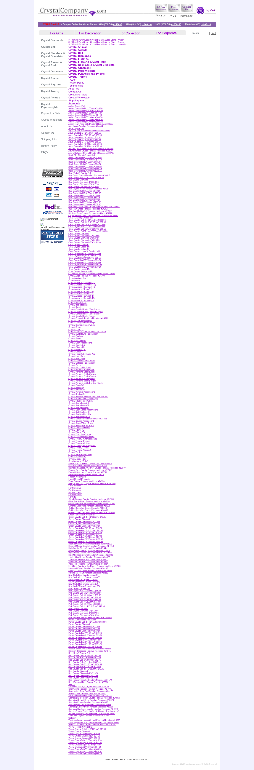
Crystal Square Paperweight (81, 421)
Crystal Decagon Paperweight (81, 323)
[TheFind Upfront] (53, 229)
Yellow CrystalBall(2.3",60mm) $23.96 (85, 742)
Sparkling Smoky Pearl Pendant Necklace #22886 (90, 707)
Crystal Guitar (74, 352)
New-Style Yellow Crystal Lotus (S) (84, 586)
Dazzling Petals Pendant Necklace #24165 (87, 465)
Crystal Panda (74, 365)
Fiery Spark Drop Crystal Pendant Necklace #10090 (91, 483)
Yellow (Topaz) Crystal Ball (80, 727)
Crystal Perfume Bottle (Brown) (82, 374)
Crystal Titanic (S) (76, 432)
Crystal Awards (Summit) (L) (81, 296)
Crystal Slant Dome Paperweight (83, 410)
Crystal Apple (74, 280)
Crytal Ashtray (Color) (78, 461)
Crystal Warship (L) (77, 457)
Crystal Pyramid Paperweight (81, 392)
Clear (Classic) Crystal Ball (80, 218)
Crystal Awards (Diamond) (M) (82, 285)
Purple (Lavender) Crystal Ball (82, 620)
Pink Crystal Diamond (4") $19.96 (83, 615)
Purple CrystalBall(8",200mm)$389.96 (85, 646)
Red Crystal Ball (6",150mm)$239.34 (84, 666)
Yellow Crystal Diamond (79, 731)
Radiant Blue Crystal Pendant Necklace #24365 (89, 649)
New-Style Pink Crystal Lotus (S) (83, 579)
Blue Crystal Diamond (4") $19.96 (83, 186)
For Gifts (72, 497)
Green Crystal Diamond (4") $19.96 (84, 526)
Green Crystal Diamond (79, 519)
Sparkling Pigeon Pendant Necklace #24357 (88, 702)
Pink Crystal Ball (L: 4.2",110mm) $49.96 (86, 606)
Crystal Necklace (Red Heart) (81, 361)
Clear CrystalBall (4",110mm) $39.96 (84, 258)
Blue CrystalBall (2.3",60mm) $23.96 (84, 193)
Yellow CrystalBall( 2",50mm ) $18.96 (85, 740)
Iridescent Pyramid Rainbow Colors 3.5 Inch (88, 561)
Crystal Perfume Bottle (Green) (82, 376)
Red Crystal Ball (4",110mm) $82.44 (84, 662)
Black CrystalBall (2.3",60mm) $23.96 (85, 160)
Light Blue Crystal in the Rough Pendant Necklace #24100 (94, 566)
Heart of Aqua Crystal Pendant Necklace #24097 (90, 544)
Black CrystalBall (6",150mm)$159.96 (85, 168)
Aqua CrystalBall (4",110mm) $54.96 (84, 139)
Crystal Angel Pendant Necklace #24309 (86, 276)
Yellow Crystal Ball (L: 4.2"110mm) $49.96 (87, 729)
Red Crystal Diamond (78, 671)
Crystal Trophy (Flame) (79, 441)
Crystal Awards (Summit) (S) (81, 300)
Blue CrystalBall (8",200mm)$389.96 (84, 204)
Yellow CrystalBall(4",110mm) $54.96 (84, 747)
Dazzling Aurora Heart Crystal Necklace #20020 (90, 463)
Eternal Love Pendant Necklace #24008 (86, 474)
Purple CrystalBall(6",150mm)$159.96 (85, 644)
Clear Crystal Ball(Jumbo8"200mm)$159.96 (87, 231)
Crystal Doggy (74, 327)
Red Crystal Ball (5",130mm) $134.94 (85, 664)
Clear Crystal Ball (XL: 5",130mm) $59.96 (86, 227)
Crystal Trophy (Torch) (78, 448)
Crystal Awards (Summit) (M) (81, 298)
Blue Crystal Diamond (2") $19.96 (83, 182)
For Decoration (75, 492)
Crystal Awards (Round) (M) (81, 291)
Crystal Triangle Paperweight (81, 436)
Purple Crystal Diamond (79, 624)
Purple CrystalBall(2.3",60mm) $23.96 (85, 635)
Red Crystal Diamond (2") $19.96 (83, 673)
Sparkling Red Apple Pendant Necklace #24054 (89, 704)
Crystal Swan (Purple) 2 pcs (81, 425)
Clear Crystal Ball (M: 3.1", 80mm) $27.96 (87, 222)
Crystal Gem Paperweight (80, 343)
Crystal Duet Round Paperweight (83, 334)
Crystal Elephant (75, 336)
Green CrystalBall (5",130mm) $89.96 (85, 537)
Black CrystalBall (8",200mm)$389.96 (85, 171)
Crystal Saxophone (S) (78, 407)
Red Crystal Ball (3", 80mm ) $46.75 (84, 660)
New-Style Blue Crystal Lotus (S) (83, 575)
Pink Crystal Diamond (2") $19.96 (83, 611)
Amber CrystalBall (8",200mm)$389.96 (85, 122)
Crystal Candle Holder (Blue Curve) (84, 309)
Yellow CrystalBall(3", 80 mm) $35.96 (85, 745)
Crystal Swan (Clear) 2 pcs (80, 423)
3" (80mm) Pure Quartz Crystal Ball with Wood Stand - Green (96, 42)
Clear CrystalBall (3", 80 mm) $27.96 (84, 256)
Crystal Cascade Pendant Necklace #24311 (88, 318)
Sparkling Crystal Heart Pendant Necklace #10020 (91, 700)
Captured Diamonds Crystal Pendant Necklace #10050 (93, 215)
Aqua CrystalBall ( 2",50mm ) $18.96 (84, 133)
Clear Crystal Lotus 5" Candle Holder (85, 251)
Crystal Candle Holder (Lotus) (81, 316)
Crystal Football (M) (77, 340)
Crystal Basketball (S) (78, 305)
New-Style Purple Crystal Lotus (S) (84, 582)
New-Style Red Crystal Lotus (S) (83, 584)
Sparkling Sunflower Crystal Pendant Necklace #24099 (93, 709)
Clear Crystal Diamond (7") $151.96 (84, 242)
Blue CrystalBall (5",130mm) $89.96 (84, 200)
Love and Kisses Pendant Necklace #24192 (88, 568)
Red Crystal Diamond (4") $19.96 (83, 678)
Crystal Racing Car (77, 394)
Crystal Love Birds (76, 356)
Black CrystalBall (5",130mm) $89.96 (85, 166)
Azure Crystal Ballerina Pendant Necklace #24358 (90, 148)
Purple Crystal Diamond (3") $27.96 (84, 628)
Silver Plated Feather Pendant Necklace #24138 (90, 695)
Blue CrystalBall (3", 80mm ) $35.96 (84, 195)
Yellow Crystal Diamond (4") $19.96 (84, 738)
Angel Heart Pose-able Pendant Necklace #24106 (90, 124)
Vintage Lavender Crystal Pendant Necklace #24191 (92, 724)
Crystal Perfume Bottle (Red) (81, 369)
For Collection (74, 486)
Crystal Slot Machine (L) (79, 412)
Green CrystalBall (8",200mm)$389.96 (85, 541)
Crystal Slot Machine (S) (79, 416)
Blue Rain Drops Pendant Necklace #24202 (87, 209)
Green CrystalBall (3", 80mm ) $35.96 (85, 532)
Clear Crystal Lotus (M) (79, 247)
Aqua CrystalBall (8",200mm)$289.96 (85, 146)
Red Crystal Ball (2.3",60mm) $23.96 (84, 657)
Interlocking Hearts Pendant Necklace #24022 (89, 557)
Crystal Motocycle (76, 358)
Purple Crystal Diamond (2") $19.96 (84, 626)
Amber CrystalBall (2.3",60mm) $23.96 (85, 110)
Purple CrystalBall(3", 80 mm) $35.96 (85, 637)
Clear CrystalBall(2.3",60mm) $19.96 (84, 267)
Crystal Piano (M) (76, 385)
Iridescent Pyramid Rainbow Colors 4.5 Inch (88, 564)
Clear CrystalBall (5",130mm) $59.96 (84, 260)
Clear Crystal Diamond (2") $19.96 (83, 235)
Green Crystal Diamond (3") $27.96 (84, 524)
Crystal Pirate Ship (76, 390)
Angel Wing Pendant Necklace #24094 (85, 126)
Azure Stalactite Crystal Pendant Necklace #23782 (91, 153)
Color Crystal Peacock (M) (80, 271)
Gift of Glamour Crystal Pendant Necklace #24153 (91, 499)
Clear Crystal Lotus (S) (78, 249)
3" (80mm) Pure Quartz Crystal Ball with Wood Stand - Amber (96, 40)
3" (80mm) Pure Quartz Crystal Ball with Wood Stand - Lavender (97, 44)
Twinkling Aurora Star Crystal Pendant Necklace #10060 (93, 722)
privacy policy (119, 759)
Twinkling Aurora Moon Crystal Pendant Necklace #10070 (94, 720)
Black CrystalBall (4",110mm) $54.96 (84, 164)
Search (71, 684)
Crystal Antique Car (77, 278)
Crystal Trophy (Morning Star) (82, 445)
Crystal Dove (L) (75, 329)
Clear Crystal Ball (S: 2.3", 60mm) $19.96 (86, 224)
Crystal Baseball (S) (77, 302)
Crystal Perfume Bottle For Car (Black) (85, 383)
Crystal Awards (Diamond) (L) (81, 282)
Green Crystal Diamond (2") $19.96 (84, 521)
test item (72, 718)
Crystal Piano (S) (76, 387)
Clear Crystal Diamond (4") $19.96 (83, 240)
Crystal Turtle (74, 452)
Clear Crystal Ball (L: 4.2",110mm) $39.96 (87, 220)
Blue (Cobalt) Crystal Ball (79, 173)
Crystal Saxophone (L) (78, 403)
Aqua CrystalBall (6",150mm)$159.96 (85, 144)
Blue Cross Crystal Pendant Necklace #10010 (89, 175)
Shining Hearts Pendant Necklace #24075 (87, 693)
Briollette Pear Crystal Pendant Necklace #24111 (90, 213)
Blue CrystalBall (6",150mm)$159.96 (84, 202)
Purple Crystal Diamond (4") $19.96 (84, 631)
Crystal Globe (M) (76, 347)
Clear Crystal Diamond (78, 233)
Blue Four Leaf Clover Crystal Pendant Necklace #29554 (94, 206)
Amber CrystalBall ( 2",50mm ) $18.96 (85, 108)
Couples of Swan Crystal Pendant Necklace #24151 (91, 273)
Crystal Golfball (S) (77, 349)
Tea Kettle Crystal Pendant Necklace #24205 (88, 716)
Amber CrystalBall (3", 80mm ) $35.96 (85, 113)
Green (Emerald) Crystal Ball (81, 515)
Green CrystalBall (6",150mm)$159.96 (85, 539)
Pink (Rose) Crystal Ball (79, 588)
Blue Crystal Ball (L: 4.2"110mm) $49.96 (86, 177)
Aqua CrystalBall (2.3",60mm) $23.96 (85, 135)
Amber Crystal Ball (76, 106)
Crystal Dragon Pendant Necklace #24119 (87, 331)
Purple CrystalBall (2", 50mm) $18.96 (85, 633)
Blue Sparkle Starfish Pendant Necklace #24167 (90, 211)
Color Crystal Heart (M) (79, 269)
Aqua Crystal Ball (76, 128)
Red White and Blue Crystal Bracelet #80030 (88, 682)
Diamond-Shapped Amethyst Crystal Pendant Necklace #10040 (97, 468)
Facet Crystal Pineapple (79, 479)
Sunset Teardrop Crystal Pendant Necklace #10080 (91, 713)
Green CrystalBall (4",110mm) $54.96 (85, 535)
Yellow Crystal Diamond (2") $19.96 (84, 733)
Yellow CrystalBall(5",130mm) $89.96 (85, 749)
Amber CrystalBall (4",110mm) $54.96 (85, 115)
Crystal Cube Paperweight (80, 320)
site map (132, 759)
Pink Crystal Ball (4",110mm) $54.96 (84, 597)
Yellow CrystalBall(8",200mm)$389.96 (85, 754)
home (107, 759)
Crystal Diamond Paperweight (81, 325)
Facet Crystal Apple (77, 477)
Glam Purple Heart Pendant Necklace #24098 (89, 501)
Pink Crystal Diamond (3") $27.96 (83, 613)
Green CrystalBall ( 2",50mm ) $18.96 (85, 528)
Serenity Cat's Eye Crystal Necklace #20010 (88, 687)
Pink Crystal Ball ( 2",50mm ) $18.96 (84, 591)
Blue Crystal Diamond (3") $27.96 (83, 184)
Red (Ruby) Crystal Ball (79, 653)
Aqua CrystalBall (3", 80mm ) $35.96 (84, 137)
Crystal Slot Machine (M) (79, 414)
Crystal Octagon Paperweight (81, 363)
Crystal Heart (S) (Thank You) (82, 354)
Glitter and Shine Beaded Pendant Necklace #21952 (91, 503)
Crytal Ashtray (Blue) (77, 459)
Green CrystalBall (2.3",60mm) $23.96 (85, 530)
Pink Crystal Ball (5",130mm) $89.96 (84, 599)
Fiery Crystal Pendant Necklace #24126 (86, 481)
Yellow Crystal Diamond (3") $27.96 (84, 736)
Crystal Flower (75, 338)
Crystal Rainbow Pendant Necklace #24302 (88, 396)
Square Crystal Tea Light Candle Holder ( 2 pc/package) (93, 711)
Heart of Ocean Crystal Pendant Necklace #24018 (91, 546)
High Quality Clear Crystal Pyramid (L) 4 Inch (88, 548)
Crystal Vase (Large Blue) (80, 454)
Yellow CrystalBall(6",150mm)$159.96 (85, 751)
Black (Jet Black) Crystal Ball (81, 155)
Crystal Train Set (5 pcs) (79, 434)
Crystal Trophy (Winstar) (79, 450)
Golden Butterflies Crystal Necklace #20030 (88, 510)
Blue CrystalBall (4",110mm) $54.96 (84, 198)
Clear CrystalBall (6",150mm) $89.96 (84, 262)
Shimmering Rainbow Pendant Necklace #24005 (90, 689)
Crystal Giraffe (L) (76, 345)
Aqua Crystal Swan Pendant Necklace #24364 (89, 131)
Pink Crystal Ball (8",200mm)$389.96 (85, 604)
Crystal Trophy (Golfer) (79, 443)
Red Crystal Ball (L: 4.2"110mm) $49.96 (86, 669)
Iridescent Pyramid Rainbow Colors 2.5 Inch (88, 559)
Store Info (143, 759)
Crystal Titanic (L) (76, 430)
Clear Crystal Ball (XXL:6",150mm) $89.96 (87, 229)
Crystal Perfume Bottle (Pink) (81, 378)
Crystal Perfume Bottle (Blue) (81, 372)
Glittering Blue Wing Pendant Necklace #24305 (89, 506)
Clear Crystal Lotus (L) (78, 244)
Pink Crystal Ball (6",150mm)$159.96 (85, 602)
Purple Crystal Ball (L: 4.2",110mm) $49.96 (87, 622)
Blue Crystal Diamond (78, 180)
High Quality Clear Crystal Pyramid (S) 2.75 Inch (90, 553)
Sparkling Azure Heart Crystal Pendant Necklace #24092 (94, 698)
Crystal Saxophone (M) (78, 405)
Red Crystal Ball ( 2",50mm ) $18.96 (84, 655)
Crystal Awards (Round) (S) (81, 294)
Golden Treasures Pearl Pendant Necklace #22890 (91, 512)
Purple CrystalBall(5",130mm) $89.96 (85, 642)
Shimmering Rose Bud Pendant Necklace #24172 (90, 691)
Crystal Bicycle (75, 307)
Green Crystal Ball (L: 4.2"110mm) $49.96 (87, 517)
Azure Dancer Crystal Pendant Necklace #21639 (90, 151)
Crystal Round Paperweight (80, 401)
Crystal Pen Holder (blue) (79, 367)
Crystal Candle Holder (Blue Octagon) (85, 311)
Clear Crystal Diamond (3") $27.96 (83, 238)
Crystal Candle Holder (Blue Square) (84, 314)
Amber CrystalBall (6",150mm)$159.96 (85, 119)
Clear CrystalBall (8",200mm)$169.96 (85, 264)
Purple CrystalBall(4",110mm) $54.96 (85, 640)
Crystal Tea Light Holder (79, 427)
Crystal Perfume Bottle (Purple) (82, 381)
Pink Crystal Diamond (78, 608)
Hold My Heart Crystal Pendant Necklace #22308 (90, 555)
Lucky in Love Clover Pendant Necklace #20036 (90, 570)
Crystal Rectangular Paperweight (83, 398)
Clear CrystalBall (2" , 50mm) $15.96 (84, 253)
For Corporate (74, 488)
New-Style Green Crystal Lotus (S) (84, 577)
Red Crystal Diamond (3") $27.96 (83, 675)
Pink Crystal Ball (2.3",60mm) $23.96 (85, 593)
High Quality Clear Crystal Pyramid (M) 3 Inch (89, 550)
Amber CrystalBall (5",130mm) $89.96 (85, 117)
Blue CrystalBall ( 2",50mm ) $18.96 (84, 191)
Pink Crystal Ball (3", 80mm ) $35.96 (84, 595)
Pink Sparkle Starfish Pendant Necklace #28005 (90, 617)
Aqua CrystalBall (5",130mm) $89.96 (84, 142)
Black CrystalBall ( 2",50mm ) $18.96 (85, 157)
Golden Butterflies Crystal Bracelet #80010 (87, 508)
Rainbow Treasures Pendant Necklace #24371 (89, 651)
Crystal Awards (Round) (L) (80, 289)
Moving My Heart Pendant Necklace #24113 (88, 573)
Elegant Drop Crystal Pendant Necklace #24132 (90, 470)
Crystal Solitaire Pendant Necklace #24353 (87, 419)
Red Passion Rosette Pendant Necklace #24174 (90, 680)
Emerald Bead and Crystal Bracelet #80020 (87, 472)
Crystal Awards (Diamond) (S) (82, 287)
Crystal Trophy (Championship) (82, 439)
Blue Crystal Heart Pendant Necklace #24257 (88, 189)
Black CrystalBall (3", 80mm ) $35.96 (85, 162)
